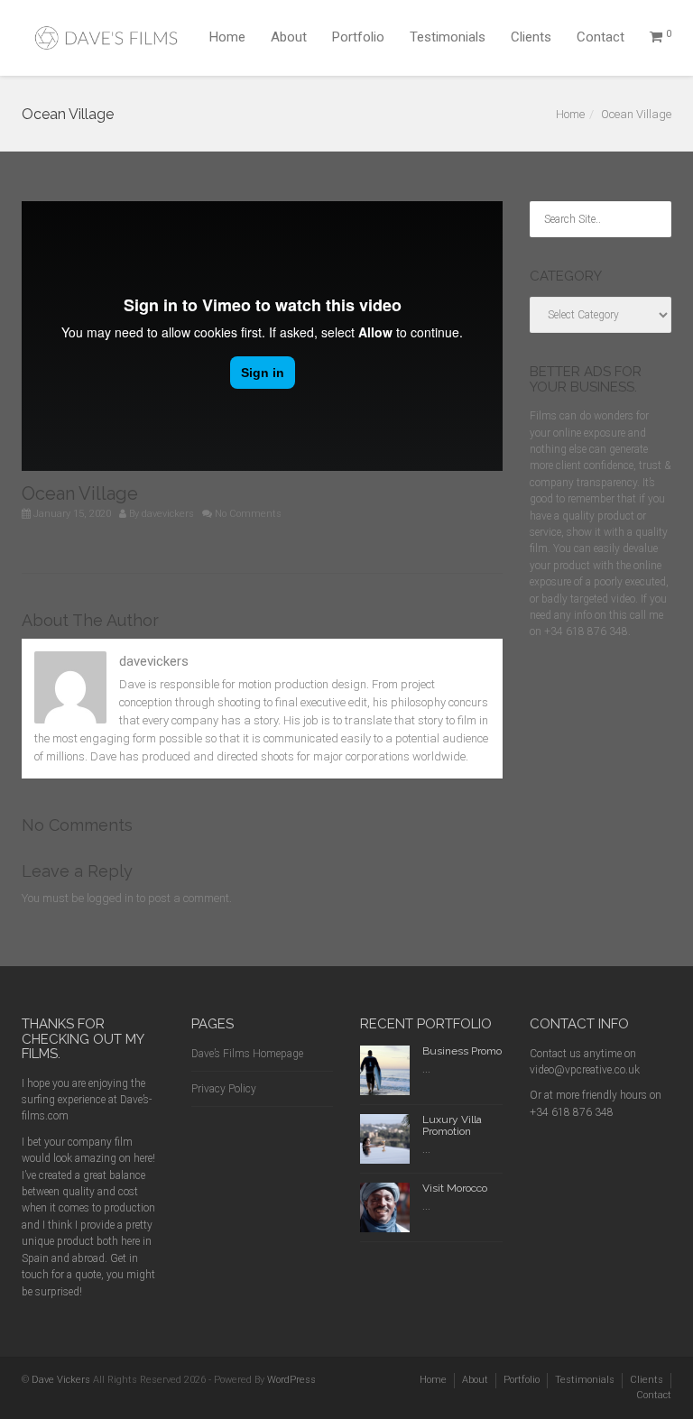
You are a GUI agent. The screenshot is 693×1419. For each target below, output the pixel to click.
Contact (600, 37)
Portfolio (358, 37)
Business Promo (462, 1051)
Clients (531, 37)
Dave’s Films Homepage (247, 1053)
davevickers (168, 514)
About (289, 37)
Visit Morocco (454, 1188)
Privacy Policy (223, 1089)
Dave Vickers (61, 1380)
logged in (110, 898)
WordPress (291, 1380)
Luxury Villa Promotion (452, 1125)
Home (227, 37)
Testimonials (447, 37)
